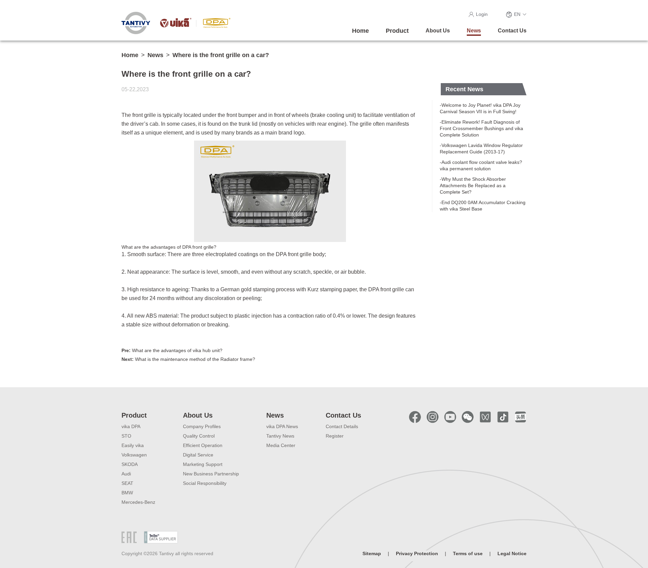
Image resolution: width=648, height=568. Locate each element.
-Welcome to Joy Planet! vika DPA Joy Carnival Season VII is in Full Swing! (480, 108)
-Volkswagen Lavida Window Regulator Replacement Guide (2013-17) (481, 148)
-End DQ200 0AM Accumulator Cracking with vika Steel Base (482, 206)
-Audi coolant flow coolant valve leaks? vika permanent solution (481, 165)
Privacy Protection (417, 553)
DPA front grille (294, 254)
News (155, 55)
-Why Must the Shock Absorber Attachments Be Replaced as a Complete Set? (473, 185)
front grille (144, 115)
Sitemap (371, 553)
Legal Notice (511, 553)
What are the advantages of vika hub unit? (172, 350)
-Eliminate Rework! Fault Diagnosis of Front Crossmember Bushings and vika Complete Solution (481, 128)
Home (130, 55)
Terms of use (468, 553)
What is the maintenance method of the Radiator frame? (188, 359)
